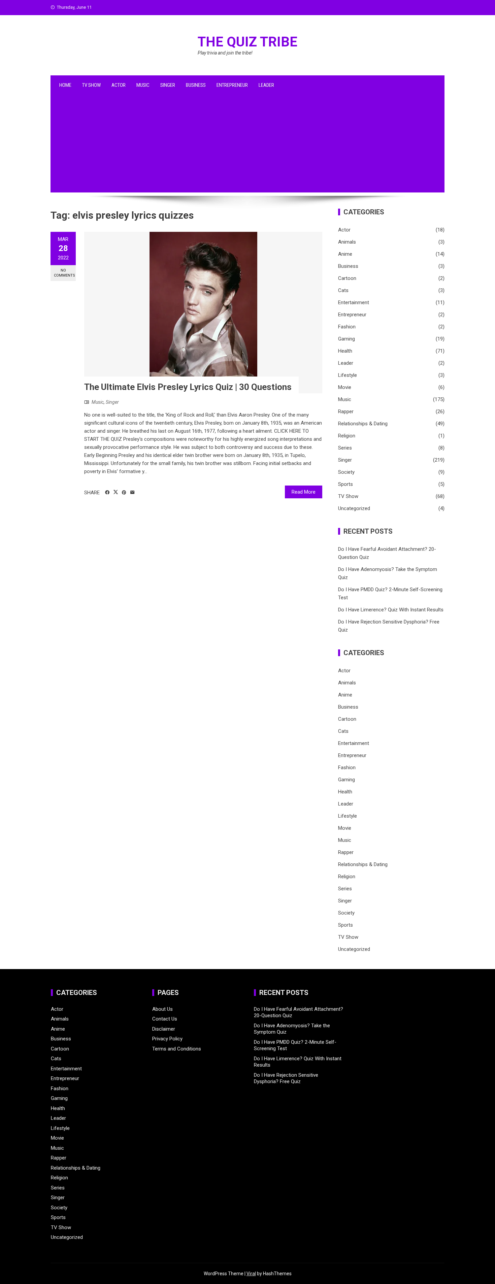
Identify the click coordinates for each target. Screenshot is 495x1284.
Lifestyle (347, 375)
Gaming (346, 339)
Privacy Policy (167, 1039)
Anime (345, 254)
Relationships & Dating (363, 424)
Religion (346, 436)
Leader (266, 85)
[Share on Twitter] (115, 492)
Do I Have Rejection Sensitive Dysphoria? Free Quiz (286, 1078)
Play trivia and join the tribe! (225, 53)
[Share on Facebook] (107, 492)
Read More (304, 492)
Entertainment (353, 302)
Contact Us (164, 1019)
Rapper (346, 411)
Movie (344, 387)
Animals (347, 242)
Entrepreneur (232, 85)
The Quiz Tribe (247, 42)
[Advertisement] (247, 145)
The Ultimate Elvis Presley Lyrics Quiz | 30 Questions (188, 387)
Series (345, 448)
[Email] (132, 492)
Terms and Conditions (176, 1049)
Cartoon (347, 278)
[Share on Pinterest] (124, 492)
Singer (167, 85)
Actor (118, 85)
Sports (345, 484)
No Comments (64, 273)
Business (196, 85)
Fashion (347, 327)
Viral (251, 1273)
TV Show (91, 85)
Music (143, 85)
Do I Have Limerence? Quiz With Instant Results (390, 610)
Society (346, 472)
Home (65, 85)
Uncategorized (354, 508)
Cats (343, 290)
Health (345, 351)
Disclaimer (163, 1029)
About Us (162, 1009)
